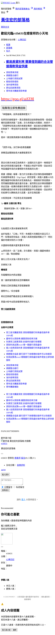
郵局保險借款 (12, 82)
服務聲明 (27, 599)
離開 (14, 630)
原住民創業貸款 (13, 88)
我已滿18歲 (6, 630)
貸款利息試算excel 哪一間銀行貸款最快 (24, 345)
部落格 (9, 48)
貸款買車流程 (12, 72)
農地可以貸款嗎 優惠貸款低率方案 (21, 339)
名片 (8, 51)
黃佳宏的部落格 (15, 20)
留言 (23, 458)
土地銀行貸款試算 (14, 78)
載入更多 (5, 475)
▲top (3, 470)
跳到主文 (5, 27)
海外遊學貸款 (12, 85)
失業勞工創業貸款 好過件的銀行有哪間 (23, 342)
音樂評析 (21, 465)
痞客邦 (17, 458)
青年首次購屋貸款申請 (16, 91)
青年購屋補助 (12, 387)
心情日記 (22, 40)
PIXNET (12, 597)
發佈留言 (5, 490)
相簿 (8, 45)
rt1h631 (4, 443)
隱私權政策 (45, 597)
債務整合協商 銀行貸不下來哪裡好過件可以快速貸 (29, 354)
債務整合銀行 (12, 75)
